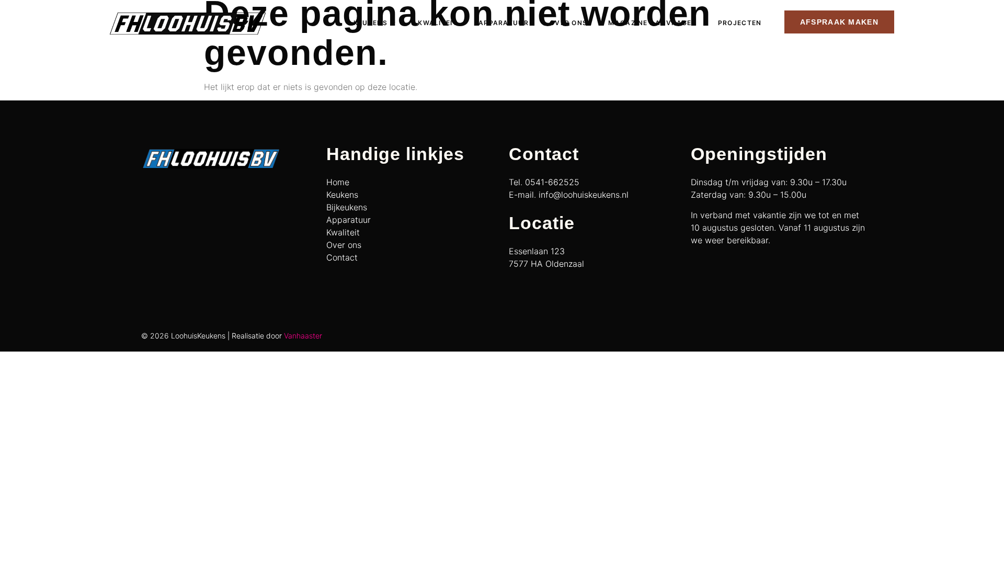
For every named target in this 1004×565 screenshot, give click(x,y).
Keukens (370, 23)
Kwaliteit (438, 23)
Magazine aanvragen (652, 23)
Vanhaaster (303, 335)
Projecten (740, 23)
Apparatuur (503, 23)
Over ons (568, 23)
